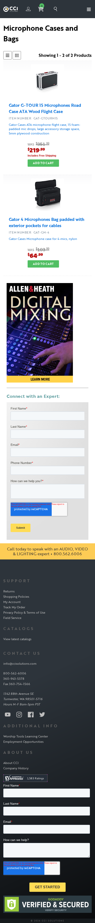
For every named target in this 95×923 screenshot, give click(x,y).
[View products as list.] (7, 55)
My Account (12, 601)
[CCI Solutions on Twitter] (42, 714)
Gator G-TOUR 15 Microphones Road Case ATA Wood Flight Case (45, 108)
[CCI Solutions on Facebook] (30, 714)
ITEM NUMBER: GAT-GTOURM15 (33, 118)
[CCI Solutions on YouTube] (7, 714)
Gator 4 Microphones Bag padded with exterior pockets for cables (46, 222)
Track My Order (14, 607)
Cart (42, 6)
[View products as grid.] (17, 55)
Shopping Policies (16, 596)
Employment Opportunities (23, 741)
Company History (15, 768)
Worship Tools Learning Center (25, 736)
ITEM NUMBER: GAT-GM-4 (29, 232)
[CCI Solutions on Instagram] (19, 714)
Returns (9, 591)
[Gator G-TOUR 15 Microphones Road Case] (47, 81)
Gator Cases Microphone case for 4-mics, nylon (43, 238)
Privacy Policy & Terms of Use (24, 612)
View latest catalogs (17, 639)
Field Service (12, 617)
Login (28, 9)
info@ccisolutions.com (19, 663)
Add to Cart (43, 163)
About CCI (11, 762)
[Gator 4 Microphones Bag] (47, 195)
